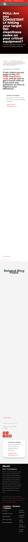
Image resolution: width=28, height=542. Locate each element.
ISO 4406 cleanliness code (12, 76)
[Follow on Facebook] (7, 433)
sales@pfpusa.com (18, 1)
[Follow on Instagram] (7, 436)
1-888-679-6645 (10, 104)
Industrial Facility (9, 133)
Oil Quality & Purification (16, 46)
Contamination (16, 131)
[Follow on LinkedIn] (4, 433)
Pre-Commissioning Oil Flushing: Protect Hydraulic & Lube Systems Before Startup (14, 174)
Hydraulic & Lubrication (16, 44)
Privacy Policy (21, 498)
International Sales (10, 502)
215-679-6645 (8, 1)
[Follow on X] (4, 436)
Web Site (15, 500)
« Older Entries (7, 256)
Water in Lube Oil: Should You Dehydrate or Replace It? (13, 226)
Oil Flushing (17, 133)
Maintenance (8, 181)
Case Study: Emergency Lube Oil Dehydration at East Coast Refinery (13, 391)
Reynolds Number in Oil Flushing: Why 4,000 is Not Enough (13, 128)
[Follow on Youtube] (10, 436)
